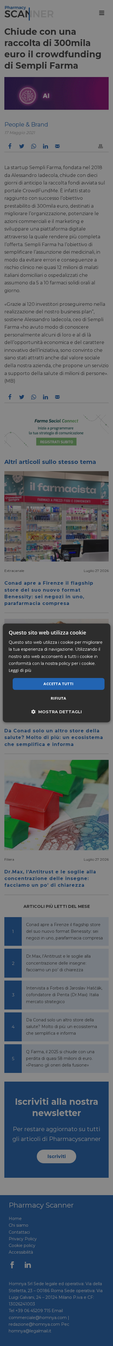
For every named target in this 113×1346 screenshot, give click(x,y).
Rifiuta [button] (58, 698)
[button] (56, 712)
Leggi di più (20, 670)
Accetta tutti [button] (58, 683)
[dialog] (56, 672)
